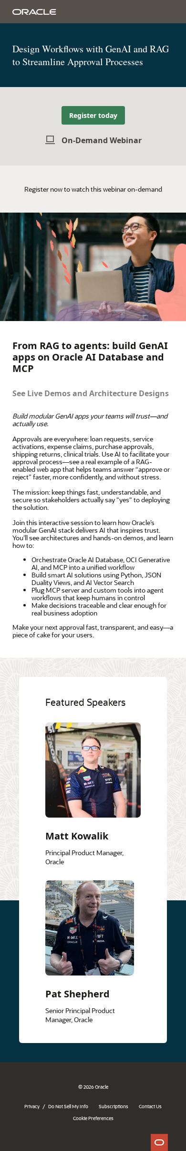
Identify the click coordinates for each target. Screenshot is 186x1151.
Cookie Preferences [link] (93, 1118)
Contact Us (150, 1106)
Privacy (32, 1106)
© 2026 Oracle (93, 1086)
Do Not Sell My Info (68, 1106)
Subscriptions (113, 1106)
